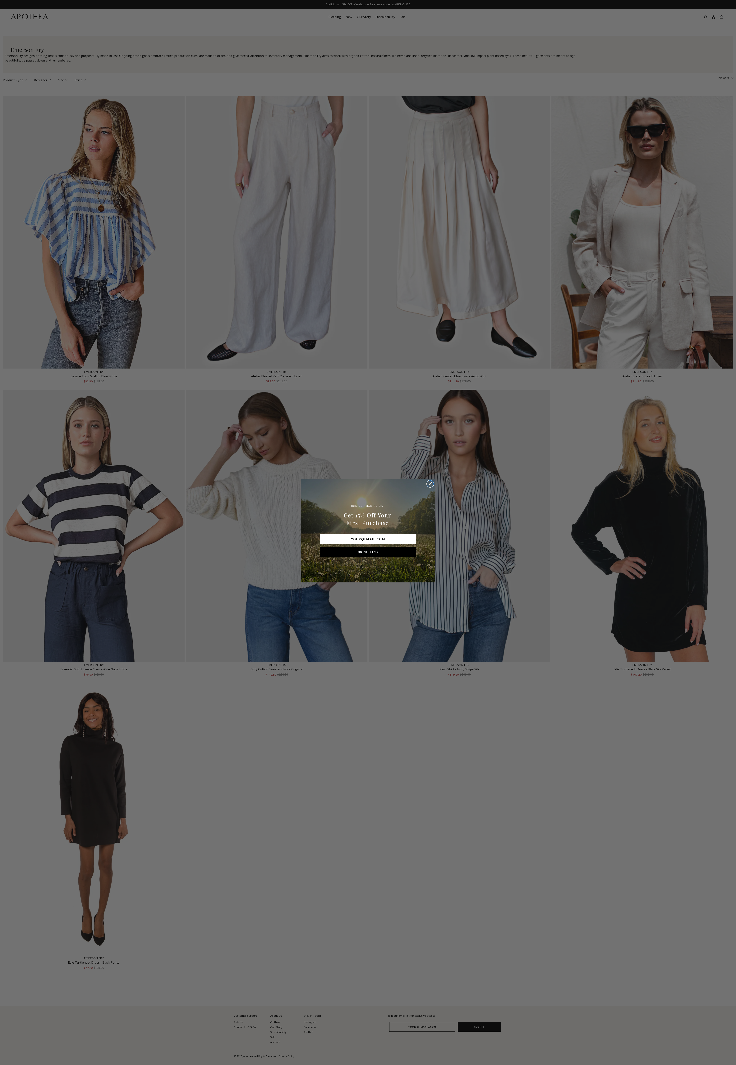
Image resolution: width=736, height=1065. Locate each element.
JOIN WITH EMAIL (368, 552)
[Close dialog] (430, 483)
